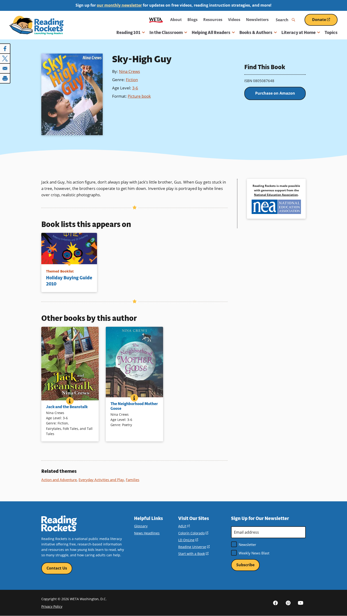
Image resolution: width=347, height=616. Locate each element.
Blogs (192, 19)
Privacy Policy (51, 606)
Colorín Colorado (193, 533)
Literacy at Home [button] (298, 32)
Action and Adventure (59, 479)
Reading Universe (194, 547)
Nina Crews (129, 71)
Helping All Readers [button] (211, 32)
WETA (156, 20)
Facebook (275, 603)
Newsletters (257, 19)
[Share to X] (5, 58)
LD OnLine (188, 540)
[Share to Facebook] (5, 48)
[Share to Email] (5, 68)
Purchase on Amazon (275, 93)
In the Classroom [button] (166, 32)
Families (132, 479)
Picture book (139, 96)
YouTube (300, 603)
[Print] (5, 78)
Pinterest (288, 603)
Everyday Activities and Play (101, 479)
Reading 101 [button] (128, 32)
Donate (325, 21)
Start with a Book (193, 553)
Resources (212, 19)
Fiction (132, 79)
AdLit (184, 526)
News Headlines (147, 533)
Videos (234, 19)
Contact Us (57, 568)
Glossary (141, 526)
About (176, 19)
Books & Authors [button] (255, 32)
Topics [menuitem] (331, 32)
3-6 (135, 88)
